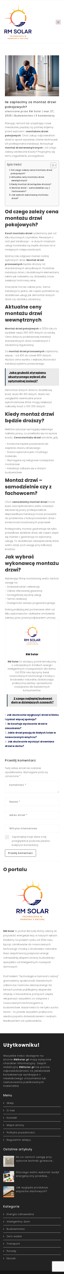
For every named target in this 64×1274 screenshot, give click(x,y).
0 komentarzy (45, 115)
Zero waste (14, 1236)
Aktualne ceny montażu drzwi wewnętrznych (27, 179)
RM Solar (35, 111)
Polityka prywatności (21, 1132)
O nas (11, 1110)
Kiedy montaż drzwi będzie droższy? (31, 184)
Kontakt (12, 1117)
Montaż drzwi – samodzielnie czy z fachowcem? (31, 189)
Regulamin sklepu (19, 1140)
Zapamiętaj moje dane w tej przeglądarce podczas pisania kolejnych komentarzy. (31, 841)
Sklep (10, 1103)
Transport (13, 1243)
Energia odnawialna (20, 1214)
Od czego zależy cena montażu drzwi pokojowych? (31, 172)
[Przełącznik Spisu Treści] (51, 165)
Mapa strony (15, 1125)
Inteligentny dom (18, 1221)
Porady (11, 1251)
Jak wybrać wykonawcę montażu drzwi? (29, 196)
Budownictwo (23, 115)
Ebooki (11, 1258)
